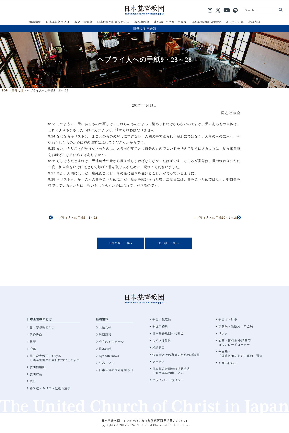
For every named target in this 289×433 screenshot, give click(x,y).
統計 (33, 381)
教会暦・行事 (227, 319)
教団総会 (36, 374)
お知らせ (105, 327)
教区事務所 (160, 326)
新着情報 (102, 319)
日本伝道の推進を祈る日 (116, 370)
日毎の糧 (139, 28)
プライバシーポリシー (168, 380)
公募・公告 (107, 363)
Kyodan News (109, 355)
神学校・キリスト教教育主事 (50, 388)
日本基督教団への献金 (168, 333)
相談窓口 (158, 347)
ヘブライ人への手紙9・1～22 (76, 217)
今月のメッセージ (111, 341)
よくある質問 (161, 340)
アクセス (158, 361)
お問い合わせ (227, 363)
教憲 (33, 341)
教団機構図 (37, 367)
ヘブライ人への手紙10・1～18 (215, 217)
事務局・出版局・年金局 (235, 326)
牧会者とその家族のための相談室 (176, 354)
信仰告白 (36, 334)
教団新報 (105, 334)
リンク (223, 333)
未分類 (151, 28)
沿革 (33, 348)
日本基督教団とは (39, 319)
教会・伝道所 (161, 319)
